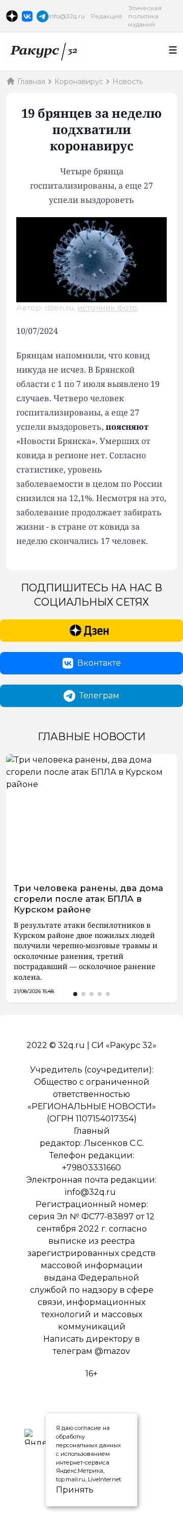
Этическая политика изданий (145, 16)
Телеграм (99, 695)
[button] (75, 994)
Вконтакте (99, 663)
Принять (63, 1490)
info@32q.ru (66, 16)
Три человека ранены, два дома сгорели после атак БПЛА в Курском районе (88, 899)
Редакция (106, 16)
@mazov (112, 1351)
